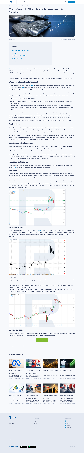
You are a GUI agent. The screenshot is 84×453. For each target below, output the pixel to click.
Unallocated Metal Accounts (19, 55)
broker (14, 167)
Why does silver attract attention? (20, 50)
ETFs (10, 280)
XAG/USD (39, 230)
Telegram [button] (69, 427)
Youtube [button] (68, 425)
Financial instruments (17, 58)
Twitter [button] (68, 423)
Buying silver (15, 53)
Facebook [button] (69, 421)
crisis (32, 85)
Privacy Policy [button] (11, 423)
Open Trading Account (42, 340)
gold (23, 87)
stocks (68, 280)
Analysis (21, 1)
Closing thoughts (16, 61)
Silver (10, 68)
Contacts (10, 421)
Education (26, 1)
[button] (71, 2)
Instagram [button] (69, 429)
